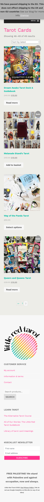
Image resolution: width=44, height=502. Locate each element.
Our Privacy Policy (27, 487)
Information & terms (13, 376)
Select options (14, 227)
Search (10, 397)
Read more (12, 102)
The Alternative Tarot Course (17, 416)
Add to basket (13, 165)
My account (9, 370)
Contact (8, 382)
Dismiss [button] (24, 15)
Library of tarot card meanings (18, 431)
